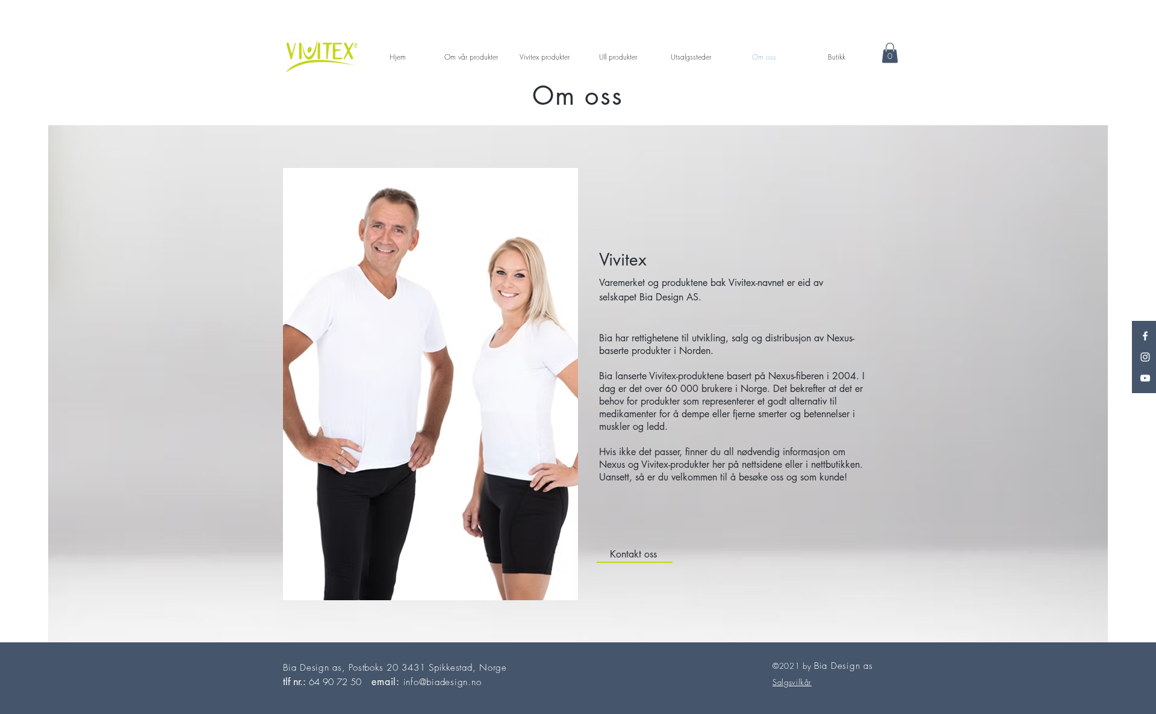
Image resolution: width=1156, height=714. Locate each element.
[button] (889, 53)
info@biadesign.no (442, 682)
